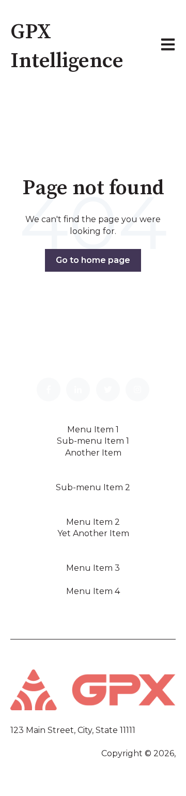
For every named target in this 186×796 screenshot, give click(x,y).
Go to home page (93, 260)
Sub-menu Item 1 (93, 441)
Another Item (93, 453)
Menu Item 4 (93, 591)
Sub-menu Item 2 (93, 487)
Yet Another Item (93, 533)
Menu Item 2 (93, 522)
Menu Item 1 (93, 429)
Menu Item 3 (93, 568)
